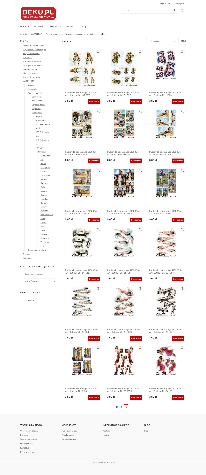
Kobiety (44, 183)
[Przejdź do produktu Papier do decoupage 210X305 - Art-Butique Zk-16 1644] (124, 128)
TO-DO (39, 148)
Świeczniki (32, 89)
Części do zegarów (31, 77)
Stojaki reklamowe (31, 53)
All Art (38, 128)
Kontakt (106, 431)
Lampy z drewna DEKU (33, 45)
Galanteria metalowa (36, 250)
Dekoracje (27, 57)
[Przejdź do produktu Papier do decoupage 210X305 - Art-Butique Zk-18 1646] (82, 188)
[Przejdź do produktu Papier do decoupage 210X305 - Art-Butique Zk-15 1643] (82, 128)
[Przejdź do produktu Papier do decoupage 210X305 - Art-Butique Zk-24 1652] (82, 247)
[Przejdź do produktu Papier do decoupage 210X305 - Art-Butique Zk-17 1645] (166, 128)
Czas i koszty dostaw (29, 431)
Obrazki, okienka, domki (44, 199)
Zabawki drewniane (32, 61)
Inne (42, 246)
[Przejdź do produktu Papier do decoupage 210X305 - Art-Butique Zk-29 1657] (166, 306)
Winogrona (45, 167)
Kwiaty (43, 207)
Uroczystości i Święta (32, 65)
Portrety (44, 210)
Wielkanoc (45, 242)
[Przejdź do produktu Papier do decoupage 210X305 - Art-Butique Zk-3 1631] (82, 365)
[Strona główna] (38, 13)
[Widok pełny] (184, 41)
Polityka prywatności (29, 452)
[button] (98, 51)
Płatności (24, 435)
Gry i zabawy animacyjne (34, 49)
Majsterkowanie (30, 69)
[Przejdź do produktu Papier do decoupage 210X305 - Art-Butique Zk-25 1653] (124, 247)
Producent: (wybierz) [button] (34, 274)
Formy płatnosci (27, 443)
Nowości (27, 254)
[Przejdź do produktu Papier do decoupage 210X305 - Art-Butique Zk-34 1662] (166, 365)
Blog (146, 431)
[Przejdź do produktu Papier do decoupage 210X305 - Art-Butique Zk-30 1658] (124, 365)
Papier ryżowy (38, 104)
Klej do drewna (30, 73)
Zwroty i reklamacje (28, 439)
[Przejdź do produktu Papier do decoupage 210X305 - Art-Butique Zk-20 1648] (124, 188)
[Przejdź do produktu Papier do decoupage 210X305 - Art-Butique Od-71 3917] (124, 69)
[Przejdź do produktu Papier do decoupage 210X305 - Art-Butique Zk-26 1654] (166, 247)
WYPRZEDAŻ (28, 81)
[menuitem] (27, 26)
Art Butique (41, 152)
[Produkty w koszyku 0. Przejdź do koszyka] (182, 10)
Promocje (27, 258)
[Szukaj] (174, 10)
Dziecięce (44, 238)
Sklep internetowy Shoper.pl (103, 462)
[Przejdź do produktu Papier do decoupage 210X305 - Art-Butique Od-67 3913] (82, 69)
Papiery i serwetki (35, 93)
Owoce (43, 171)
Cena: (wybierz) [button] (32, 281)
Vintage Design (43, 124)
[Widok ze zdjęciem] (181, 41)
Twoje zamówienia (69, 431)
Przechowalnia (68, 435)
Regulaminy (25, 448)
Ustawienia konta (69, 439)
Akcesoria (31, 85)
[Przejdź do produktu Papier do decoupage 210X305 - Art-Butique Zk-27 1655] (82, 306)
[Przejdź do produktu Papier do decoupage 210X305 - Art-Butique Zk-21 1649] (166, 188)
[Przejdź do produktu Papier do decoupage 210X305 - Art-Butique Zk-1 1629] (166, 69)
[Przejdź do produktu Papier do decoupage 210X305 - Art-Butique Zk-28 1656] (124, 306)
